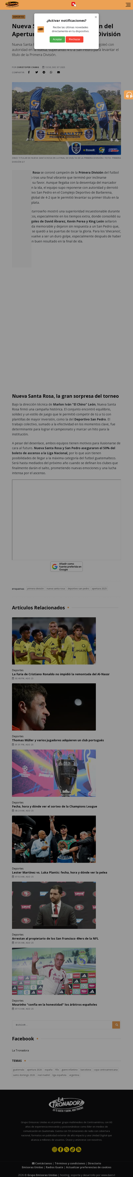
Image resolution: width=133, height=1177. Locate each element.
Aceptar (57, 39)
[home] (12, 5)
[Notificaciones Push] (73, 5)
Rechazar (74, 39)
